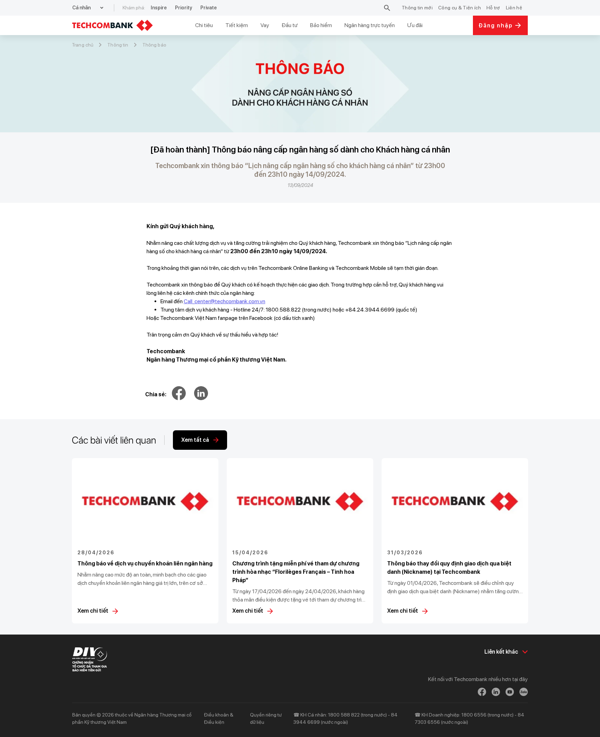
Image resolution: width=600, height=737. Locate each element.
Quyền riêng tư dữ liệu (266, 718)
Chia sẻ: (155, 394)
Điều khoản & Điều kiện (218, 718)
